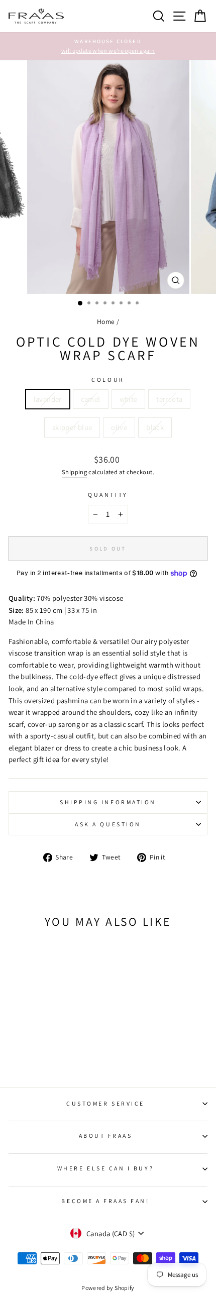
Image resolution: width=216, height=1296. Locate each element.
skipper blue (72, 427)
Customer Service (105, 1103)
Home (106, 321)
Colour (107, 379)
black (155, 427)
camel (90, 399)
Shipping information (108, 802)
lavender (48, 399)
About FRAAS (106, 1135)
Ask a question (108, 824)
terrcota (169, 399)
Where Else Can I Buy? (105, 1168)
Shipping (74, 472)
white (129, 399)
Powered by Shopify (108, 1287)
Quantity (108, 494)
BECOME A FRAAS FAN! (105, 1201)
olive (119, 427)
